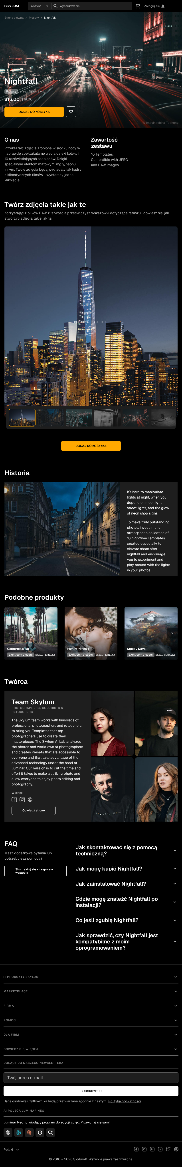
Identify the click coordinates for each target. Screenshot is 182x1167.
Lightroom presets (21, 655)
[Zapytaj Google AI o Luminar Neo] (50, 1132)
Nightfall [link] (49, 18)
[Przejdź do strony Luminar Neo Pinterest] (176, 1149)
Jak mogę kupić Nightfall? (126, 868)
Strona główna (14, 18)
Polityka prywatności (124, 1101)
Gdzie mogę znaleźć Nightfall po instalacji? (126, 902)
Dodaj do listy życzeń (29, 627)
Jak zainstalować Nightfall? (126, 883)
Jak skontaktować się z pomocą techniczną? (126, 850)
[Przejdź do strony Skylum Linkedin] (152, 1149)
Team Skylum (38, 91)
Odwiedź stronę (33, 810)
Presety (34, 18)
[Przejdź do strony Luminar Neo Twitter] (168, 1149)
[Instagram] (22, 799)
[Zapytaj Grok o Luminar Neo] (40, 1132)
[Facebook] (14, 799)
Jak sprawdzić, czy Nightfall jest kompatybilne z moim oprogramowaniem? (126, 941)
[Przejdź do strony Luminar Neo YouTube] (160, 1149)
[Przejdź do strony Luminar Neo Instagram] (144, 1149)
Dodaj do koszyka (34, 112)
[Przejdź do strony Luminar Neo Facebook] (136, 1149)
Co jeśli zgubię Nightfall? (126, 920)
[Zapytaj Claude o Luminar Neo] (29, 1132)
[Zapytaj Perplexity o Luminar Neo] (18, 1132)
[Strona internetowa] (30, 799)
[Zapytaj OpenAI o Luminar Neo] (8, 1132)
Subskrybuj (91, 1091)
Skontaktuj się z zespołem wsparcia (34, 871)
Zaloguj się (154, 6)
